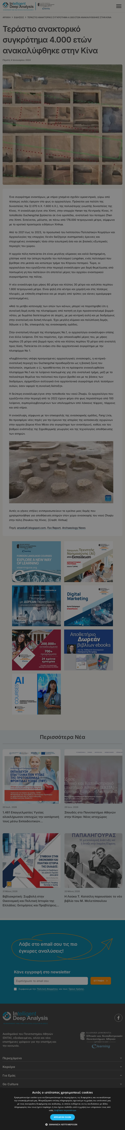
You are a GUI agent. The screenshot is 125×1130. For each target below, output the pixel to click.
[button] (62, 1124)
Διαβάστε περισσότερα (65, 1110)
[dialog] (62, 565)
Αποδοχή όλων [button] (62, 1117)
